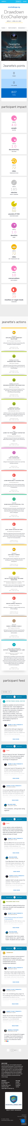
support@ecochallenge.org (7, 1088)
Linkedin (17, 1082)
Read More (16, 739)
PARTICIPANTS (12, 27)
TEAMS (3, 27)
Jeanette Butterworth (15, 724)
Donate (18, 1)
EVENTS (4, 1)
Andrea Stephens (13, 1030)
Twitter (17, 1087)
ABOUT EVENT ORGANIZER (13, 1110)
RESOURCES (21, 27)
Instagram (18, 1084)
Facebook (18, 1085)
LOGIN (24, 1)
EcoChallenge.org (14, 7)
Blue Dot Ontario (13, 51)
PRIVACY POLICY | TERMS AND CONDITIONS (22, 1117)
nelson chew (12, 804)
